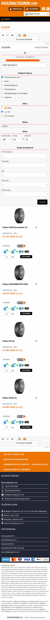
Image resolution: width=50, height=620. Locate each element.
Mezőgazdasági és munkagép (15, 93)
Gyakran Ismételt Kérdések (16, 469)
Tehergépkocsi (10, 89)
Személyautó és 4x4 (12, 77)
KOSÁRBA (26, 257)
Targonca (8, 97)
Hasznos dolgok (39, 464)
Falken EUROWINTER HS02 (15, 284)
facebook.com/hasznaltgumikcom (17, 499)
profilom (17, 9)
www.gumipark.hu (8, 536)
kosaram (33, 9)
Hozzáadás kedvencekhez (15, 459)
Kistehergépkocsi (10, 85)
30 (8, 35)
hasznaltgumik (19, 3)
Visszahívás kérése (12, 490)
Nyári (9, 108)
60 (12, 35)
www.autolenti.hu (7, 544)
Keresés (42, 202)
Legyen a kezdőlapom (13, 454)
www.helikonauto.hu (9, 540)
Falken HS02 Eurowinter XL (15, 227)
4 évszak (10, 116)
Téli (8, 112)
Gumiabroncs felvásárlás (16, 464)
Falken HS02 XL (9, 398)
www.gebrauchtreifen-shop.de (12, 548)
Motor (6, 81)
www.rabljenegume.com (10, 552)
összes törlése (41, 47)
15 (3, 35)
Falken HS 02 (8, 341)
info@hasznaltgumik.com (14, 495)
